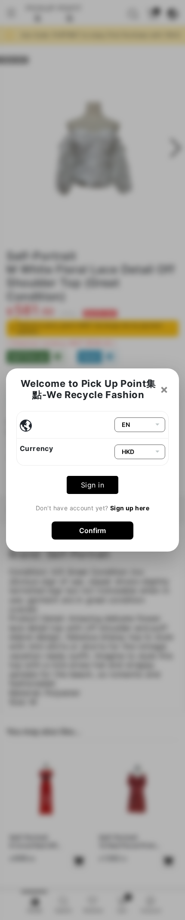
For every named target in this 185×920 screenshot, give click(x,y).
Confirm (92, 530)
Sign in (92, 485)
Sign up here (129, 508)
